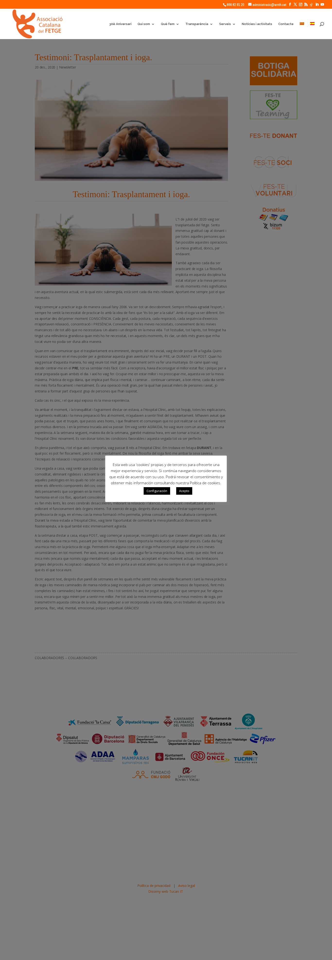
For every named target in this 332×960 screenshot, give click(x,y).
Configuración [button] (157, 491)
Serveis (225, 24)
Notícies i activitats (257, 24)
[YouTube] (322, 4)
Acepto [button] (184, 491)
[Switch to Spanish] (312, 30)
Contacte (286, 24)
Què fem (168, 24)
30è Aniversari (120, 24)
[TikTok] (311, 4)
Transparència (196, 24)
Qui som (144, 24)
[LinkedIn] (317, 4)
